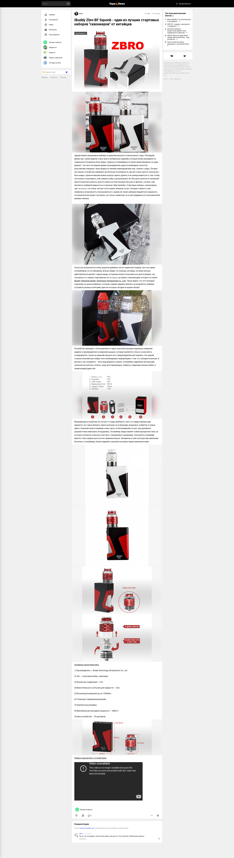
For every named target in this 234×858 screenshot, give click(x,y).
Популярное (53, 20)
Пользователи (54, 35)
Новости (52, 52)
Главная (52, 15)
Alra (80, 833)
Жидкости (53, 47)
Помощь (63, 77)
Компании (53, 30)
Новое (51, 25)
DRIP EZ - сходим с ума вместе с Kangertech (178, 25)
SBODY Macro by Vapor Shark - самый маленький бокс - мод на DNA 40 (178, 37)
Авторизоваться (185, 4)
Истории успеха (55, 63)
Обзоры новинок (55, 42)
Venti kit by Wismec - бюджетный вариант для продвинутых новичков (177, 31)
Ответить (82, 839)
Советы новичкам (55, 58)
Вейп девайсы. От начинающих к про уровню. (179, 20)
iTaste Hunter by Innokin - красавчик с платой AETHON (178, 44)
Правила (44, 77)
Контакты (54, 77)
